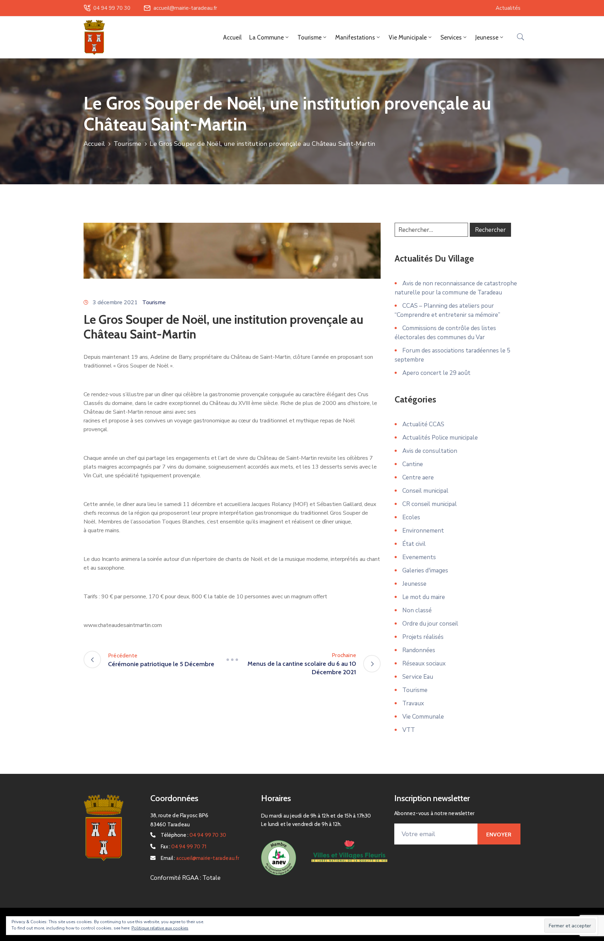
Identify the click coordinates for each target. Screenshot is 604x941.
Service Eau (417, 677)
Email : (200, 858)
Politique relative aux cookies (159, 928)
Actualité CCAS (423, 424)
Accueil (232, 37)
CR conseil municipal (429, 504)
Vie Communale (423, 717)
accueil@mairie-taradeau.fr (185, 8)
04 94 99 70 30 (111, 8)
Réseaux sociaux (424, 664)
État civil (414, 544)
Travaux (413, 703)
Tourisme (128, 144)
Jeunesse (414, 584)
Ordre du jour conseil (430, 624)
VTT (408, 730)
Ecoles (411, 517)
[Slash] (232, 659)
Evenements (419, 557)
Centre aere (418, 477)
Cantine (412, 464)
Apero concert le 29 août (436, 373)
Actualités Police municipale (440, 438)
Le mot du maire (423, 597)
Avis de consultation (429, 451)
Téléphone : (193, 835)
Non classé (417, 610)
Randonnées (418, 650)
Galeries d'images (425, 570)
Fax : (184, 846)
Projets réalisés (423, 637)
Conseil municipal (425, 491)
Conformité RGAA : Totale (185, 878)
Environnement (423, 531)
